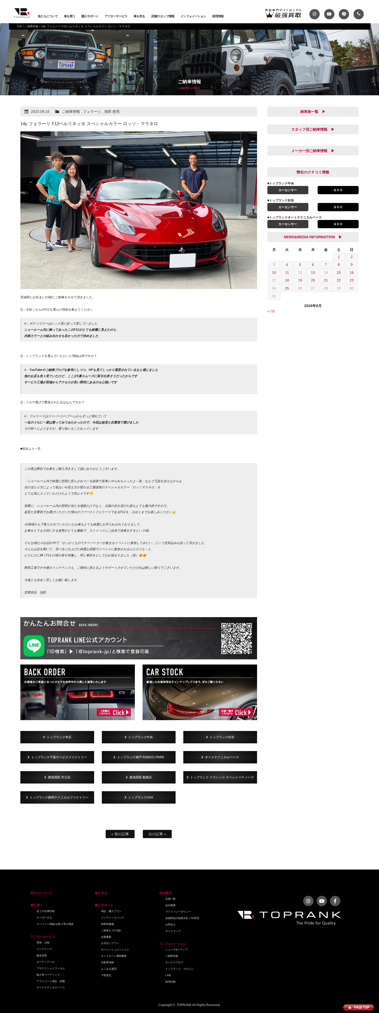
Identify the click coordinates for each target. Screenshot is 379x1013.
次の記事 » (157, 834)
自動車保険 (107, 962)
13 (313, 272)
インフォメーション (193, 16)
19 (300, 280)
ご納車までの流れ (111, 930)
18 (287, 280)
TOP (19, 26)
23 (352, 280)
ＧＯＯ (338, 190)
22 (339, 280)
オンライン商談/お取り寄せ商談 (55, 924)
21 (326, 280)
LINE (168, 975)
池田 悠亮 (112, 111)
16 (352, 272)
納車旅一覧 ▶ (313, 111)
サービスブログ (174, 962)
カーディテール (46, 961)
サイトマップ (173, 931)
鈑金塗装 (42, 955)
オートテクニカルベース (51, 987)
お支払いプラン (110, 943)
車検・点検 (43, 942)
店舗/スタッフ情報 (162, 16)
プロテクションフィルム (51, 968)
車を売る (139, 16)
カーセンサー (287, 190)
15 (339, 272)
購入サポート (89, 16)
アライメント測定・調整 (51, 981)
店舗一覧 (170, 898)
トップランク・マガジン (179, 968)
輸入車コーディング (48, 974)
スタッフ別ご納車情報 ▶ (313, 129)
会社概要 (170, 905)
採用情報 (218, 16)
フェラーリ (92, 111)
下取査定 (106, 975)
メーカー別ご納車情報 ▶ (313, 151)
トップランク (22, 13)
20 (313, 280)
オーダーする (44, 917)
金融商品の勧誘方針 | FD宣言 (182, 918)
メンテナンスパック (112, 917)
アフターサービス (116, 16)
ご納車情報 (31, 26)
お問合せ (170, 924)
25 (287, 288)
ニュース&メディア (176, 949)
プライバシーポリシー (178, 911)
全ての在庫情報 (46, 911)
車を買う (69, 16)
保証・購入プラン (111, 911)
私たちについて (48, 16)
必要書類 (106, 936)
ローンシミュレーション (115, 949)
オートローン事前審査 (114, 956)
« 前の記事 (120, 834)
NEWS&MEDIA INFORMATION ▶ (313, 237)
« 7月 (271, 311)
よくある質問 (109, 968)
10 (274, 272)
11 (287, 272)
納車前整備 (107, 924)
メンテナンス (44, 949)
